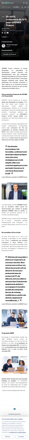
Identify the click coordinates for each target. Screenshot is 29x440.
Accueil (3, 7)
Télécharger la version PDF (22, 7)
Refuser (7, 436)
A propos (4, 37)
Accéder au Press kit (10, 54)
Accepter (21, 436)
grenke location (9, 7)
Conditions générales (14, 414)
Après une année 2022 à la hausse (12, 102)
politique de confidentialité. (18, 432)
